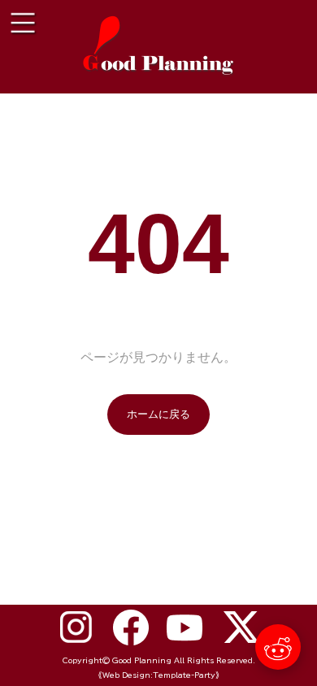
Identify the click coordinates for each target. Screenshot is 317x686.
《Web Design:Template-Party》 (158, 675)
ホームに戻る (158, 414)
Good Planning (142, 660)
